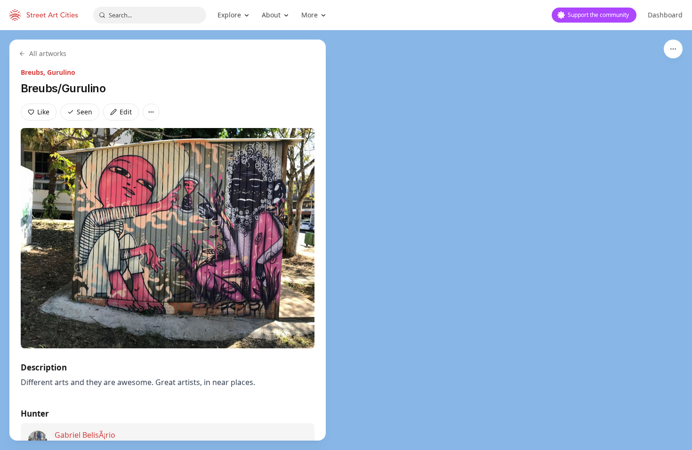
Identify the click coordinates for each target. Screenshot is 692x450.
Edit (126, 111)
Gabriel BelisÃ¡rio (85, 435)
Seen (84, 111)
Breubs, (34, 72)
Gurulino (61, 72)
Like (43, 111)
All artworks (47, 53)
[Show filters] (673, 49)
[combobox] (149, 15)
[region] (346, 240)
